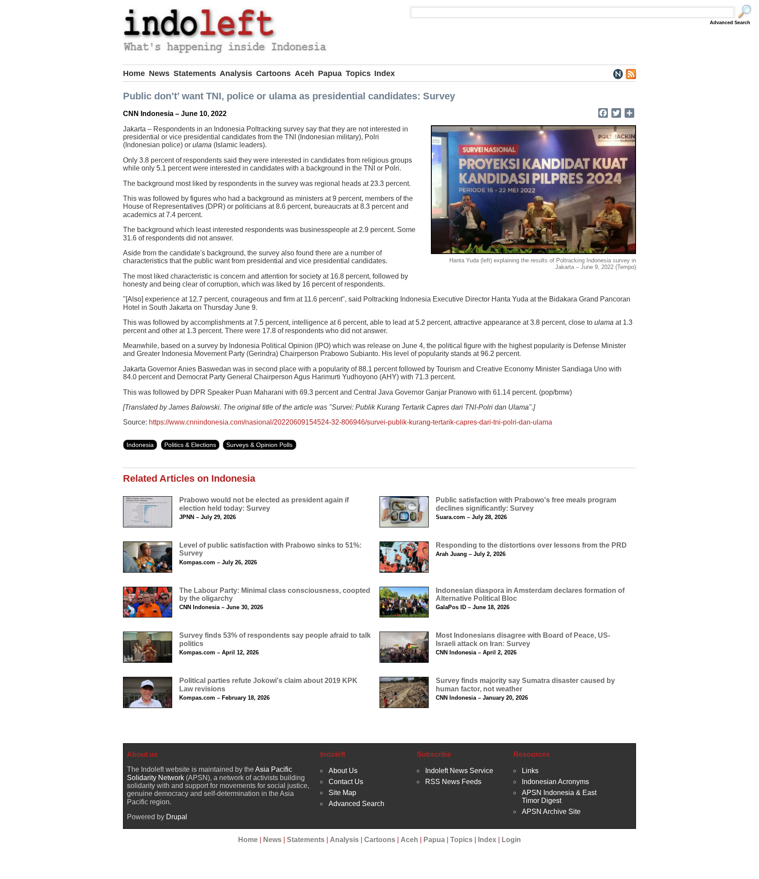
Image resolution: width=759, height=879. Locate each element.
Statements (194, 73)
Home (134, 73)
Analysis (236, 73)
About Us (343, 770)
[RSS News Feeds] (630, 73)
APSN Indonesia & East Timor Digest (559, 796)
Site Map (342, 792)
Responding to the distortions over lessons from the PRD (531, 545)
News (159, 73)
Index (384, 73)
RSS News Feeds (453, 781)
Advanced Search (730, 22)
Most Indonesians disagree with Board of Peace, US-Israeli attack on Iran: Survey (523, 639)
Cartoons (273, 73)
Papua (330, 73)
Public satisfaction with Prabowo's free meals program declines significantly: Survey (526, 504)
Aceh (304, 73)
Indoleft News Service (459, 770)
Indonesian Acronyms (555, 781)
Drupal (176, 817)
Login (511, 839)
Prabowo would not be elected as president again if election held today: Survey (264, 504)
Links (530, 770)
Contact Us (346, 781)
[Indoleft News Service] (617, 73)
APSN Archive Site (551, 811)
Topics (358, 73)
